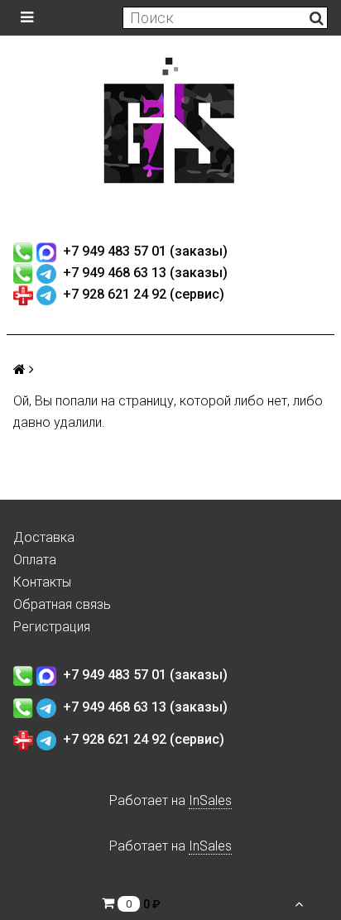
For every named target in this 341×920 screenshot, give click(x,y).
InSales (210, 800)
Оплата (34, 560)
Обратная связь (62, 604)
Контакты (42, 582)
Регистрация (51, 627)
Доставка (43, 537)
